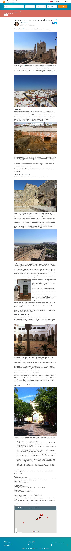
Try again (5, 15)
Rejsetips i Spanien (31, 544)
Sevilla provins (24, 25)
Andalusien (41, 116)
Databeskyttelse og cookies (8, 544)
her (43, 503)
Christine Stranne (24, 22)
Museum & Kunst (31, 25)
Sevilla (23, 28)
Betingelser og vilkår (7, 542)
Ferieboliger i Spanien (31, 542)
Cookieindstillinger (7, 545)
